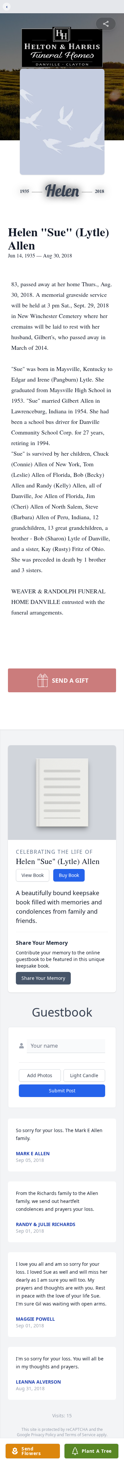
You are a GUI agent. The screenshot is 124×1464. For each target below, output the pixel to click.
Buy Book (69, 875)
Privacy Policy (43, 1435)
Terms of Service (80, 1435)
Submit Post (62, 1090)
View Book (32, 875)
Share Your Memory (43, 978)
